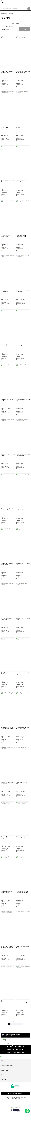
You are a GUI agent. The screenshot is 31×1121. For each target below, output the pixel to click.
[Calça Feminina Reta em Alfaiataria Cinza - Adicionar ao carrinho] (13, 85)
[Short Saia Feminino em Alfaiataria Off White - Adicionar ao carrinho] (28, 359)
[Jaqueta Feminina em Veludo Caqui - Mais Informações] (23, 545)
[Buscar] (28, 8)
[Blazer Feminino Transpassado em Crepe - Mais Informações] (23, 982)
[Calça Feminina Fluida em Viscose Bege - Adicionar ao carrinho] (13, 577)
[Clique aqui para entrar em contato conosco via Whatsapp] (27, 1111)
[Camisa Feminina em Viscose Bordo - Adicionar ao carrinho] (13, 249)
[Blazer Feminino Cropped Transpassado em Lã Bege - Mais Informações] (8, 709)
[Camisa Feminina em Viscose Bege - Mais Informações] (8, 272)
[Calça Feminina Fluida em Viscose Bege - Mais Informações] (8, 545)
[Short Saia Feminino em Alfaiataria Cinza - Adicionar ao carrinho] (13, 359)
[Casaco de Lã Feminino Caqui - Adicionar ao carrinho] (28, 796)
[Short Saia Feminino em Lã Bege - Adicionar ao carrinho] (28, 687)
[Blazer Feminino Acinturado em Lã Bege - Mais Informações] (8, 764)
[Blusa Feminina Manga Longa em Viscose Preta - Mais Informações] (23, 490)
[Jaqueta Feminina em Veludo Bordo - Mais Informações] (23, 600)
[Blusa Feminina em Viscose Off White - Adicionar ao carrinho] (13, 195)
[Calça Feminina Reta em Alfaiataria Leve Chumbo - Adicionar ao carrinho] (13, 960)
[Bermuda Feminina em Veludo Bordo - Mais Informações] (8, 654)
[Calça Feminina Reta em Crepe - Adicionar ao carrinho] (13, 1015)
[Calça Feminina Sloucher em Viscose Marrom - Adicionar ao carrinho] (28, 468)
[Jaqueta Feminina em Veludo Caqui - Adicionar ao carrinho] (28, 577)
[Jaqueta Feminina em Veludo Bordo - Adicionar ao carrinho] (28, 632)
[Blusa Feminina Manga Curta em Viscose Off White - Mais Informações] (23, 53)
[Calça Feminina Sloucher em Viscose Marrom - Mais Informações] (23, 436)
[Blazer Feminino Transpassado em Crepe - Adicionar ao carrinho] (28, 1015)
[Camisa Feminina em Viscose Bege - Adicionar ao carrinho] (13, 304)
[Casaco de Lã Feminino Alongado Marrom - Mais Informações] (8, 873)
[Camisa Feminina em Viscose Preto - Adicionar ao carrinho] (28, 195)
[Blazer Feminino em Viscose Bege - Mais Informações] (23, 381)
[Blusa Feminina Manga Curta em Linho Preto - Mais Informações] (8, 108)
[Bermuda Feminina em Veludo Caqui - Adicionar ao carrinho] (13, 632)
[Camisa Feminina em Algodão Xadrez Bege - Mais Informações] (23, 217)
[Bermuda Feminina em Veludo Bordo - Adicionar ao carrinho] (13, 687)
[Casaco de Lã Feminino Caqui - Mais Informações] (23, 764)
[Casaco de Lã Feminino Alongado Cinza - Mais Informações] (8, 818)
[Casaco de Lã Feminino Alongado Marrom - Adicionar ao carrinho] (13, 905)
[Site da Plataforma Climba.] (15, 1109)
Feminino (11, 13)
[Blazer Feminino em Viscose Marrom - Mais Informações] (8, 436)
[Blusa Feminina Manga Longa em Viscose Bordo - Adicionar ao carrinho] (13, 523)
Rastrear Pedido (10, 1061)
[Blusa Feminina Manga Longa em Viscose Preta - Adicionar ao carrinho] (28, 523)
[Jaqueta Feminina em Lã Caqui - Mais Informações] (8, 381)
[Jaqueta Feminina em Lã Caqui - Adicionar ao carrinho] (13, 413)
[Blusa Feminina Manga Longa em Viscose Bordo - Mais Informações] (8, 490)
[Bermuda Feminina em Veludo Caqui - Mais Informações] (8, 600)
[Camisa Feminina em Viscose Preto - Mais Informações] (23, 162)
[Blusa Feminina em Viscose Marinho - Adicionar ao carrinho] (28, 140)
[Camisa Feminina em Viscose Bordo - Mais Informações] (8, 217)
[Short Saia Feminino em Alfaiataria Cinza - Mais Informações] (8, 326)
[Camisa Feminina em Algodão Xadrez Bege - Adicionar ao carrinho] (28, 249)
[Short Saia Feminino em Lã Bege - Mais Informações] (23, 654)
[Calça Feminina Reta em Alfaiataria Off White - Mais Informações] (23, 818)
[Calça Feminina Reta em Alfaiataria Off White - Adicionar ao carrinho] (28, 851)
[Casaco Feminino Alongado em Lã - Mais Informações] (23, 928)
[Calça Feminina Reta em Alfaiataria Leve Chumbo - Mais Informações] (8, 928)
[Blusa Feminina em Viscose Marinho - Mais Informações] (23, 108)
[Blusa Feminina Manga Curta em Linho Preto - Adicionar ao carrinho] (13, 140)
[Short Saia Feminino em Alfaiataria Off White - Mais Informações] (23, 326)
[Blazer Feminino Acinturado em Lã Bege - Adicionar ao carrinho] (13, 796)
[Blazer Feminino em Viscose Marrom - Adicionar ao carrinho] (13, 468)
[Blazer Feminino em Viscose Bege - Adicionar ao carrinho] (28, 413)
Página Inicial (4, 13)
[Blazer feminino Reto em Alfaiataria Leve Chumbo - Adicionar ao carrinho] (28, 905)
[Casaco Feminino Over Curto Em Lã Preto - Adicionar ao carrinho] (28, 304)
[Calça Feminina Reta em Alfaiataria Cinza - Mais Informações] (8, 53)
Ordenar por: (9, 26)
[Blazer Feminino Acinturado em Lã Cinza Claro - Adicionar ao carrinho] (28, 741)
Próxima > (19, 1024)
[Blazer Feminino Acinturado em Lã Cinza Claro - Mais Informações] (23, 709)
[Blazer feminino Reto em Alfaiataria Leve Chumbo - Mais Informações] (23, 873)
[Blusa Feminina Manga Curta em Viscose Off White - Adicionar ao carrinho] (28, 85)
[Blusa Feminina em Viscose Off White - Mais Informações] (8, 162)
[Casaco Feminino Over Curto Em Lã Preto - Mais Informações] (23, 272)
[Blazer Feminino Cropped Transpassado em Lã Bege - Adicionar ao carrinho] (13, 741)
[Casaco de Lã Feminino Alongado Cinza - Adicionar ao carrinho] (13, 851)
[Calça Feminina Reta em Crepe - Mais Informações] (8, 982)
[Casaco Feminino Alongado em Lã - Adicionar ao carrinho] (28, 960)
